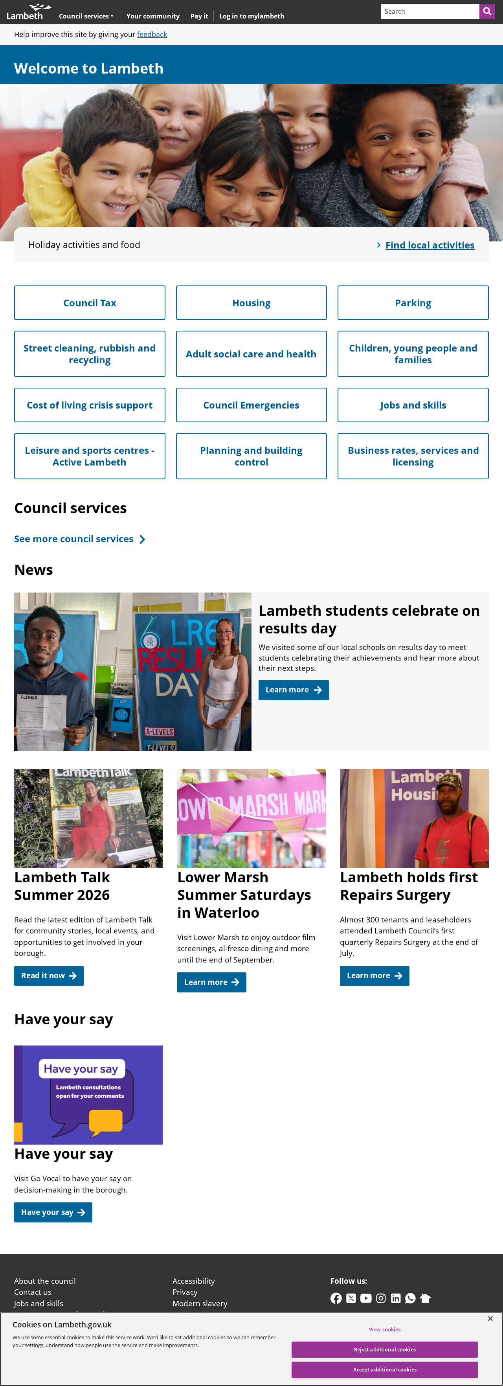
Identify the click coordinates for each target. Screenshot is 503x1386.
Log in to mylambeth (252, 16)
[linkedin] (396, 1300)
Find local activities (430, 244)
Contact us (32, 1292)
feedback (152, 34)
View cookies (385, 1329)
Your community (153, 16)
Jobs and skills (38, 1303)
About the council (45, 1281)
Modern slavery (200, 1303)
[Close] (490, 1318)
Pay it (199, 16)
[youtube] (366, 1300)
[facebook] (336, 1300)
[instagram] (381, 1300)
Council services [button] (84, 15)
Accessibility (194, 1281)
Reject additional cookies (385, 1349)
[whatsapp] (410, 1300)
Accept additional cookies (385, 1369)
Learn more (206, 982)
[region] (251, 1349)
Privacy (185, 1292)
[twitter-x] (351, 1300)
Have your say (47, 1212)
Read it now (43, 975)
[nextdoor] (425, 1300)
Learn (288, 690)
